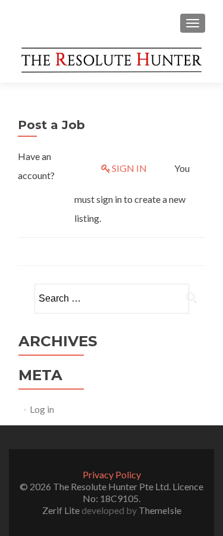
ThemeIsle (160, 510)
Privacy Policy (112, 474)
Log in (42, 409)
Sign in (129, 168)
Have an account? (36, 166)
